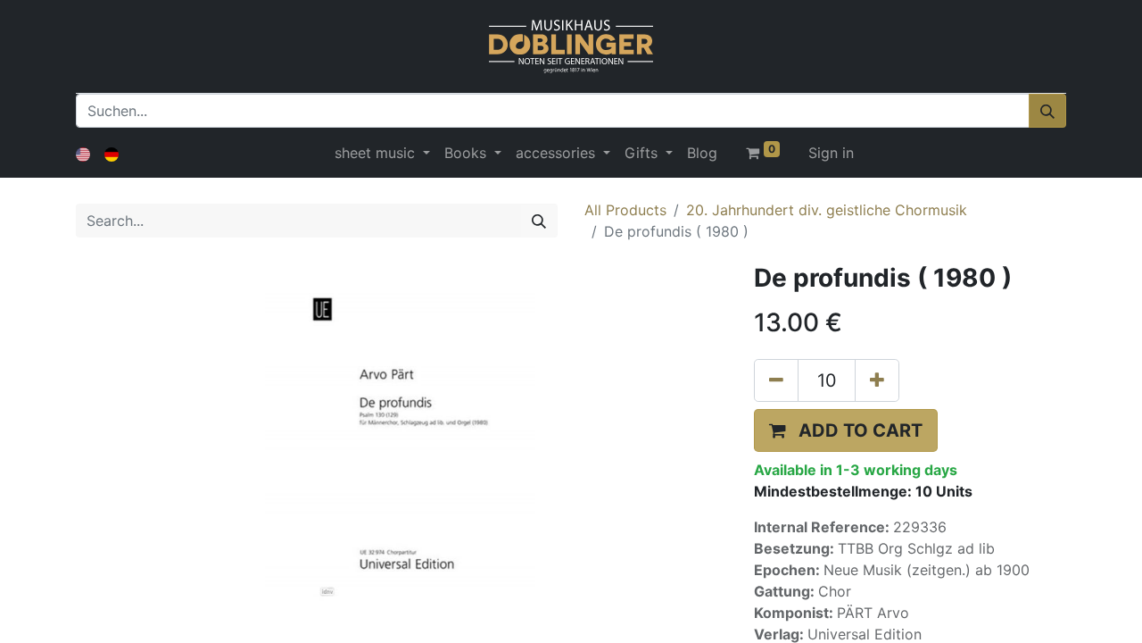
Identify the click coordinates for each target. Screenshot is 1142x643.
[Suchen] (1047, 111)
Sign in (831, 153)
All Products (625, 210)
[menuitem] (702, 153)
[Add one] (877, 380)
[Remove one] (776, 380)
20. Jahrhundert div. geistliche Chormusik (826, 210)
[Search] (539, 221)
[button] (846, 430)
